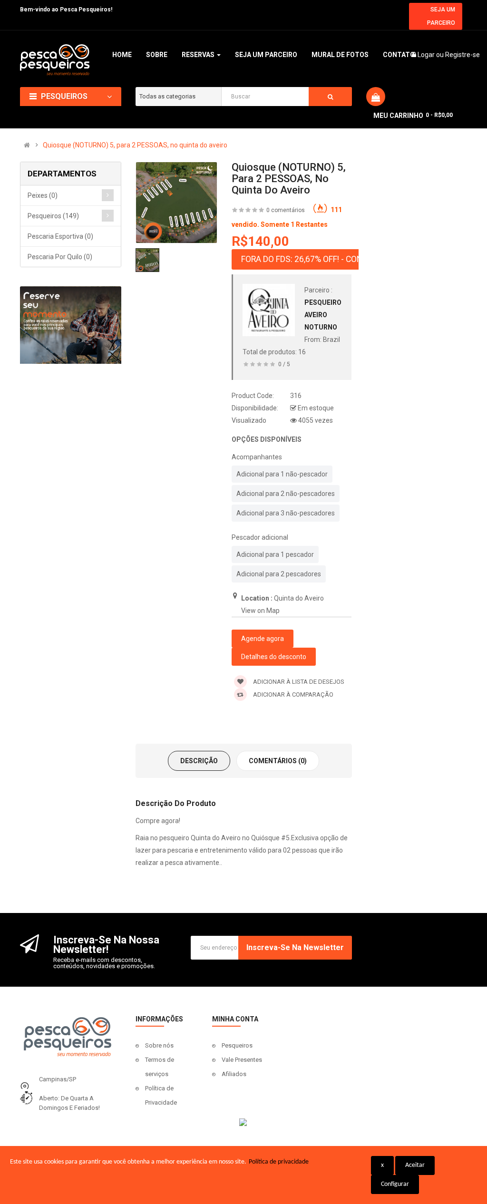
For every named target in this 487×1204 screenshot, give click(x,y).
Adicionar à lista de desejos (298, 681)
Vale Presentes (242, 1059)
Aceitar (415, 1165)
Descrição (199, 761)
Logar (427, 54)
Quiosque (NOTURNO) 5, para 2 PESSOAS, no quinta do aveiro (135, 145)
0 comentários (285, 210)
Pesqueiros (237, 1045)
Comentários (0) (278, 761)
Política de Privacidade (161, 1095)
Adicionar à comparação (292, 694)
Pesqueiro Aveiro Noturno (322, 315)
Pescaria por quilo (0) (60, 257)
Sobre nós (159, 1045)
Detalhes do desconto (273, 656)
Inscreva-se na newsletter (295, 947)
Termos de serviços (159, 1067)
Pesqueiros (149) (53, 216)
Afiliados (234, 1074)
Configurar (395, 1184)
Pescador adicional (260, 537)
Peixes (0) (43, 195)
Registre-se (462, 54)
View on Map (260, 610)
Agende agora (262, 638)
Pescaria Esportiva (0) (60, 236)
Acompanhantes (257, 457)
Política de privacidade (279, 1161)
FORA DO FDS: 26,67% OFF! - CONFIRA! (311, 259)
